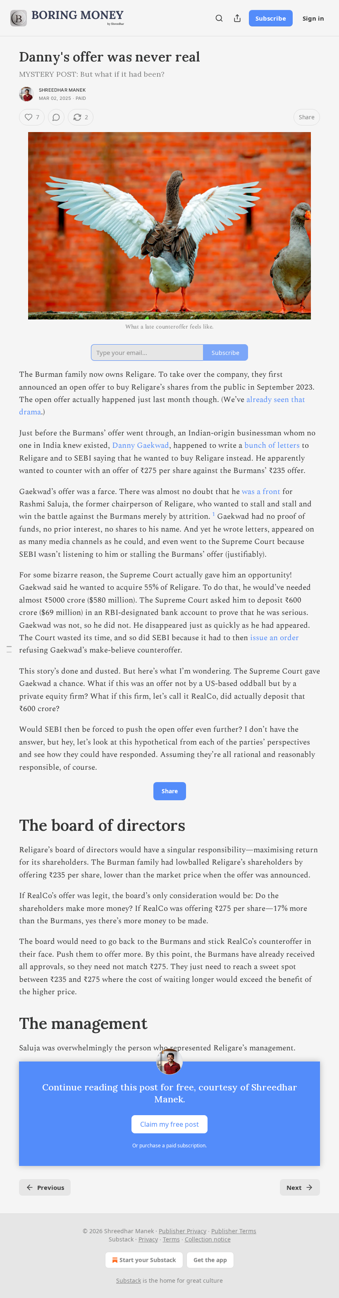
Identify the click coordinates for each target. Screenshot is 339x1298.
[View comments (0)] (56, 117)
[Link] (7, 825)
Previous (50, 1187)
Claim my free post (169, 1123)
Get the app (210, 1260)
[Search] (219, 18)
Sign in (313, 18)
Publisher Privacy (182, 1231)
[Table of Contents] (9, 649)
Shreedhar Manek (62, 90)
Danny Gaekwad (140, 446)
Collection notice (208, 1239)
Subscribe (270, 18)
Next (294, 1187)
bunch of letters (272, 446)
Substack (128, 1280)
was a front (261, 492)
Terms (171, 1239)
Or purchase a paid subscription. (169, 1145)
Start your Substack (147, 1260)
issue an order (274, 638)
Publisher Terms (233, 1231)
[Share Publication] (237, 18)
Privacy (148, 1239)
